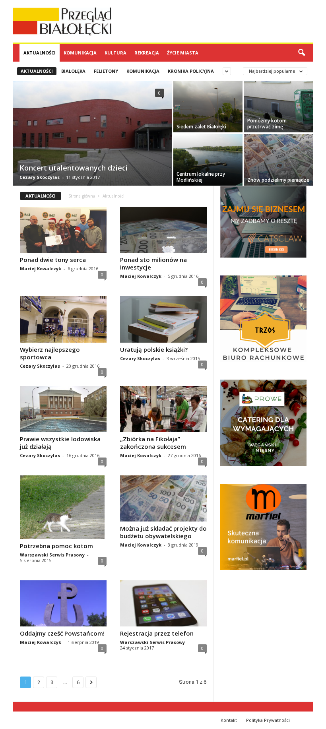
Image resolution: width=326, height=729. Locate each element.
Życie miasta (182, 53)
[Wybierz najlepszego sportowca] (63, 319)
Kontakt (229, 720)
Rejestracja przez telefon (157, 633)
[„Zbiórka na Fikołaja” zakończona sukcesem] (163, 409)
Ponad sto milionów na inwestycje (153, 263)
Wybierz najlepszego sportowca (50, 353)
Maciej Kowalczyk (40, 268)
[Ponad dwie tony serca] (63, 230)
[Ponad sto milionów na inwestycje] (163, 230)
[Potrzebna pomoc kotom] (63, 507)
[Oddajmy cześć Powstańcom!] (63, 603)
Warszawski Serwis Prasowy (52, 555)
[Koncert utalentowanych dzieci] (92, 134)
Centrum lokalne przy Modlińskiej (201, 177)
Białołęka (73, 71)
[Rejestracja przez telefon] (163, 603)
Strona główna (81, 196)
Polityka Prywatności (268, 720)
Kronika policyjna (191, 71)
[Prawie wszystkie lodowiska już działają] (63, 409)
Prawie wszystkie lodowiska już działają (60, 442)
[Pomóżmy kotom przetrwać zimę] (278, 107)
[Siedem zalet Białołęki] (208, 107)
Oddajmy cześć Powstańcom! (62, 633)
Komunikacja (80, 53)
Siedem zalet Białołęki (201, 126)
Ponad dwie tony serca (53, 260)
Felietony (106, 71)
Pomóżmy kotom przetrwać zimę (267, 123)
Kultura (115, 53)
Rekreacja (146, 53)
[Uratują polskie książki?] (163, 319)
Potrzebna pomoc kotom (56, 546)
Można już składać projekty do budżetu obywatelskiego (163, 532)
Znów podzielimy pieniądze (278, 179)
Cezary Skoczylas (39, 177)
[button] (301, 53)
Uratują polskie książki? (154, 349)
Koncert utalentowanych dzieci (73, 168)
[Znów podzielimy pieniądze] (278, 160)
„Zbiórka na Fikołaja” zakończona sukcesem (153, 442)
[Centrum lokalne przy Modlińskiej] (208, 160)
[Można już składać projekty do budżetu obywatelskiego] (163, 498)
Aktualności (39, 53)
